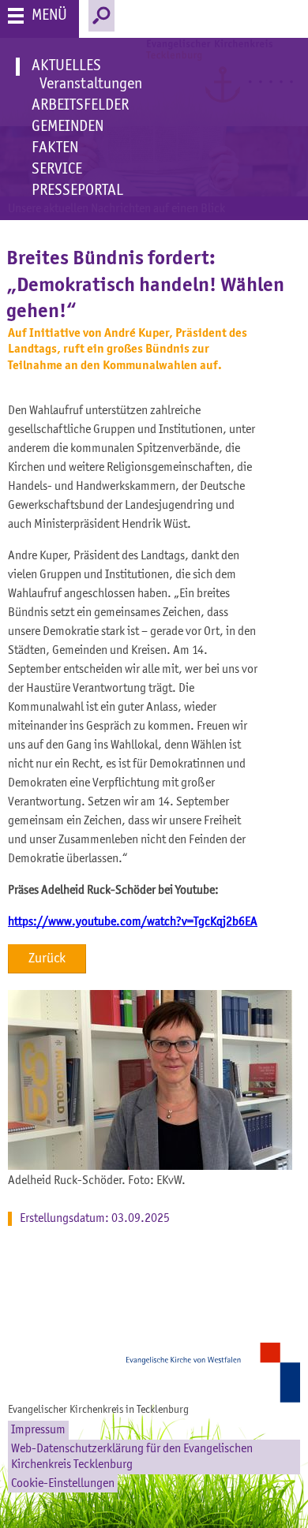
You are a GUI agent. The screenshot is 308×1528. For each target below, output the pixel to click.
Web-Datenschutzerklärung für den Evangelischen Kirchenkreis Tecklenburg (132, 1457)
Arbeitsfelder (80, 106)
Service (57, 169)
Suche (101, 16)
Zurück (47, 958)
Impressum (38, 1430)
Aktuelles (66, 66)
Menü (49, 16)
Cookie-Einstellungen (63, 1484)
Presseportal (77, 191)
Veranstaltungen (90, 84)
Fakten (55, 148)
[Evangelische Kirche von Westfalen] (217, 1373)
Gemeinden (67, 127)
